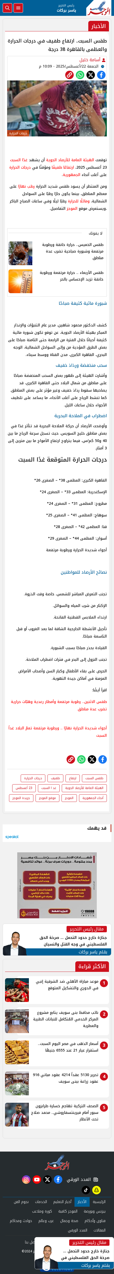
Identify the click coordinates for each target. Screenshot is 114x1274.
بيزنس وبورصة (95, 1211)
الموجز (72, 208)
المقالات (100, 1230)
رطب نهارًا (26, 186)
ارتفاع (72, 778)
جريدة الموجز (21, 798)
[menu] (18, 8)
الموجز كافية (67, 1211)
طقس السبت (94, 778)
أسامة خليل (91, 60)
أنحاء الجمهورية (92, 798)
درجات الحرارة (20, 167)
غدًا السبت (19, 160)
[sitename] (57, 1162)
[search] (7, 8)
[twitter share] (90, 75)
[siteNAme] (98, 8)
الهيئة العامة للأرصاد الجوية (70, 160)
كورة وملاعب (42, 1211)
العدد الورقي (77, 1179)
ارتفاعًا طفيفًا (63, 167)
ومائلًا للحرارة (79, 201)
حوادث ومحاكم (21, 1220)
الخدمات (41, 1201)
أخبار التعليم (62, 1201)
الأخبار (82, 1201)
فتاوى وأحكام (95, 1220)
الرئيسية (99, 1201)
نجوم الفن (21, 1201)
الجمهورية (71, 174)
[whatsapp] (69, 75)
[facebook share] (101, 75)
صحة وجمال (69, 1220)
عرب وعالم (46, 1220)
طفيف (55, 778)
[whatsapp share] (80, 75)
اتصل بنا (31, 1242)
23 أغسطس (24, 788)
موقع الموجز (47, 798)
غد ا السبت (48, 788)
